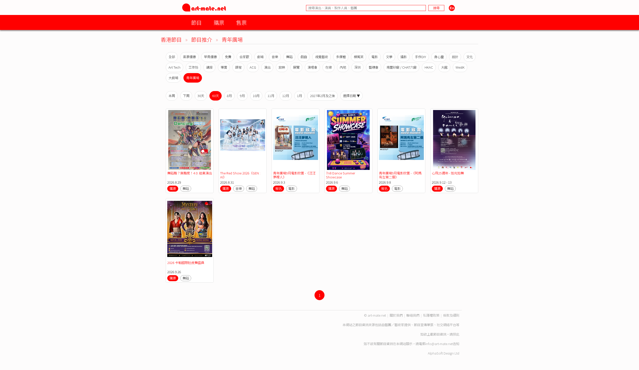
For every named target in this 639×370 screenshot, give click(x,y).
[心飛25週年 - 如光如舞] (454, 140)
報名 (278, 188)
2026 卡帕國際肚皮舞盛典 (185, 262)
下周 (186, 95)
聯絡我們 (412, 315)
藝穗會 (373, 67)
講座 (209, 67)
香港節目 (171, 39)
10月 (256, 95)
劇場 (260, 56)
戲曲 (304, 56)
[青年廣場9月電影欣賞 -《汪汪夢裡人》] (295, 140)
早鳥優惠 (210, 56)
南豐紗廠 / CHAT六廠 (401, 67)
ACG (253, 67)
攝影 (403, 56)
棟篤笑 (358, 56)
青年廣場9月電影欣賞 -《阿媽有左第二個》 (400, 175)
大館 (444, 67)
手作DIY (420, 56)
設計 (455, 56)
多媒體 (341, 56)
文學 (389, 56)
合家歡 (244, 56)
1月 (299, 95)
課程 (238, 67)
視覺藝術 (321, 56)
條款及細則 (451, 315)
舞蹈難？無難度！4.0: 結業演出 (189, 173)
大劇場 (173, 77)
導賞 (224, 67)
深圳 (357, 67)
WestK (460, 67)
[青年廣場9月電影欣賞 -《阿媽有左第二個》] (401, 140)
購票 (219, 22)
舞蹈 (289, 56)
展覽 (296, 67)
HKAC (429, 67)
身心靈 (439, 56)
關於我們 (396, 315)
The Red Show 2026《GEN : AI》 (240, 175)
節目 (196, 22)
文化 (469, 56)
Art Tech (174, 67)
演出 (267, 67)
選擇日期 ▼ (351, 95)
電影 (374, 56)
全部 (171, 56)
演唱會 (312, 67)
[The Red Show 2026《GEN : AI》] (242, 140)
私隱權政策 (431, 315)
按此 (456, 334)
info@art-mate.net (439, 343)
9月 (242, 95)
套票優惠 (189, 56)
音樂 (275, 56)
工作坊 (193, 67)
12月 (285, 95)
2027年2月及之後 (322, 95)
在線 (328, 67)
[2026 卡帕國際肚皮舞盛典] (189, 229)
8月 (229, 95)
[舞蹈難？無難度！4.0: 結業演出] (189, 140)
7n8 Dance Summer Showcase (340, 175)
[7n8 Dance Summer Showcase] (348, 140)
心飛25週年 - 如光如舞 (448, 173)
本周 (171, 95)
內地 (343, 67)
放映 (282, 67)
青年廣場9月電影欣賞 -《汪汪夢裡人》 (294, 175)
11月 (271, 95)
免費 (228, 56)
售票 (241, 22)
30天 (200, 95)
